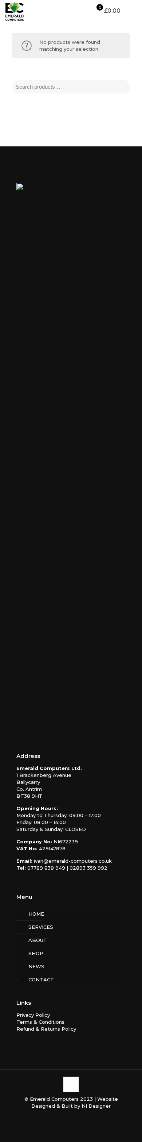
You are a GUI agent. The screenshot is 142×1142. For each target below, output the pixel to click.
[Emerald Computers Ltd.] (14, 11)
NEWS (36, 966)
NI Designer (96, 1106)
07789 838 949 (46, 868)
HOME (36, 914)
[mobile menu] (132, 11)
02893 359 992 (88, 868)
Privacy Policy (33, 1015)
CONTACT (41, 979)
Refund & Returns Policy (46, 1029)
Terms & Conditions (40, 1022)
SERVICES (40, 927)
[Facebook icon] (67, 1116)
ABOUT (37, 940)
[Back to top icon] (71, 1084)
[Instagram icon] (75, 1116)
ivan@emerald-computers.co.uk (73, 861)
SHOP (35, 953)
